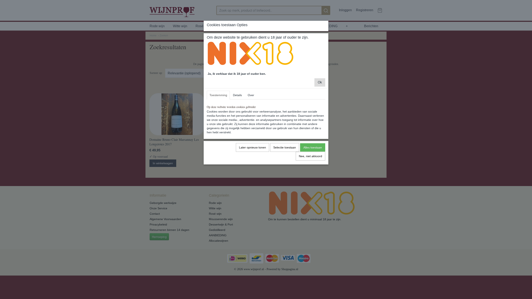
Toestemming (218, 95)
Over (251, 95)
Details (237, 95)
